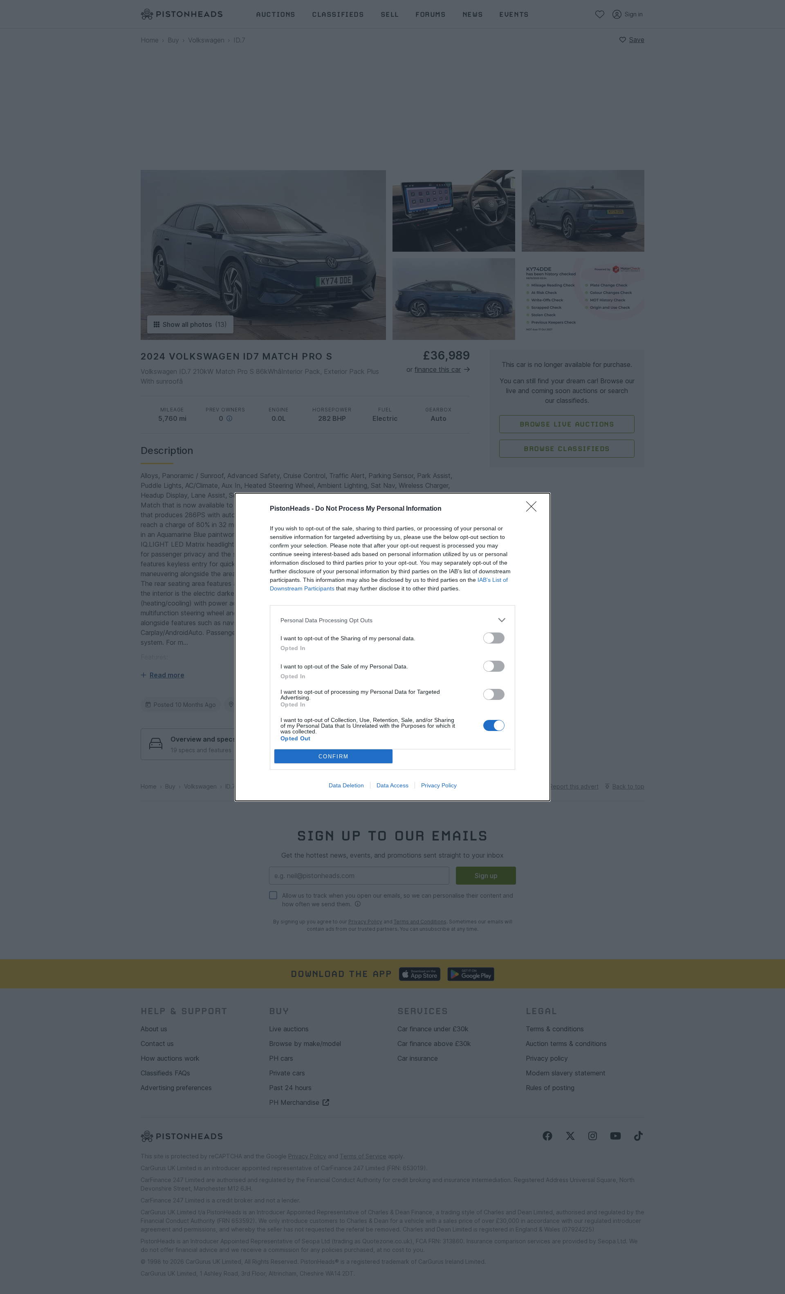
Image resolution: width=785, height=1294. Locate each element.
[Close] (534, 509)
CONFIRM (333, 756)
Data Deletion (346, 785)
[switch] (494, 638)
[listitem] (392, 620)
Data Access (392, 785)
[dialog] (392, 647)
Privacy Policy (439, 785)
